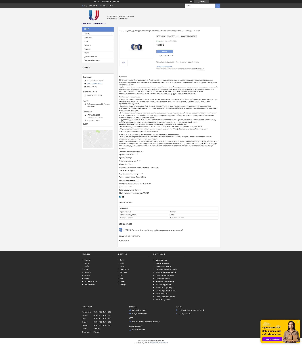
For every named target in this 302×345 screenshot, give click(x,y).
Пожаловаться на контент (159, 343)
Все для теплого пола (163, 263)
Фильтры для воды (162, 294)
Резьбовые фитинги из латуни (165, 291)
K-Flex (122, 266)
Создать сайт (106, 1)
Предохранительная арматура (166, 272)
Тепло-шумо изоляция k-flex (165, 281)
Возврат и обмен (89, 285)
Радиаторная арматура (163, 266)
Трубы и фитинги (161, 260)
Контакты (87, 45)
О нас (86, 41)
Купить (164, 51)
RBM (121, 275)
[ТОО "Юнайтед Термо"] (93, 17)
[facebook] (120, 197)
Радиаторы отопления (163, 278)
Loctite (122, 263)
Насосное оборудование (163, 285)
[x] (123, 197)
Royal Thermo (124, 269)
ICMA (121, 278)
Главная (87, 260)
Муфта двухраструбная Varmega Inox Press (142, 31)
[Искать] (217, 6)
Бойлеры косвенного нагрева (165, 297)
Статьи (86, 53)
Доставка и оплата (90, 57)
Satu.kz (161, 340)
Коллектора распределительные (166, 269)
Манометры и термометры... (165, 288)
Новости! (87, 49)
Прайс (86, 266)
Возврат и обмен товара (92, 61)
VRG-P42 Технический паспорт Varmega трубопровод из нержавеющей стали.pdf (154, 230)
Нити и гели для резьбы (163, 300)
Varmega (123, 285)
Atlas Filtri (123, 272)
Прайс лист (88, 37)
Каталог (87, 33)
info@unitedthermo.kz (94, 83)
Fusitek (122, 281)
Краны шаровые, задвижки (165, 275)
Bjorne (122, 260)
